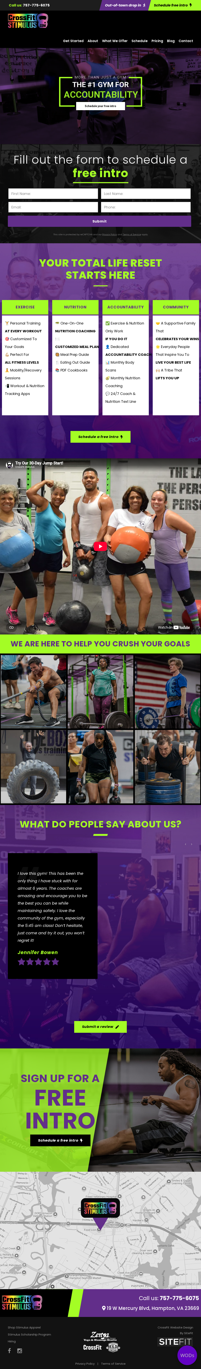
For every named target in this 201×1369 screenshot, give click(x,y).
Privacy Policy (85, 1364)
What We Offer (115, 41)
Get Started (73, 41)
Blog (171, 41)
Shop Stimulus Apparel (24, 1327)
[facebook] (9, 1351)
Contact (186, 41)
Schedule (140, 41)
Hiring (12, 1341)
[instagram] (19, 1351)
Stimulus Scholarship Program (29, 1334)
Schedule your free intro (100, 106)
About (93, 41)
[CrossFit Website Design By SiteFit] (175, 1342)
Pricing (157, 41)
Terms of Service (113, 1364)
